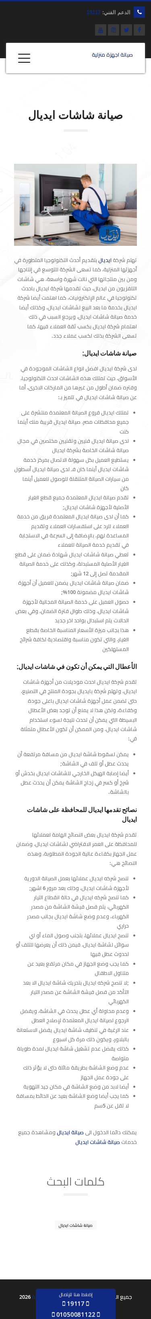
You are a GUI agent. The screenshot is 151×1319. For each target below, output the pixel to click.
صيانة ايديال (70, 1132)
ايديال (105, 260)
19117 (94, 12)
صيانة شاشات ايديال (97, 1142)
